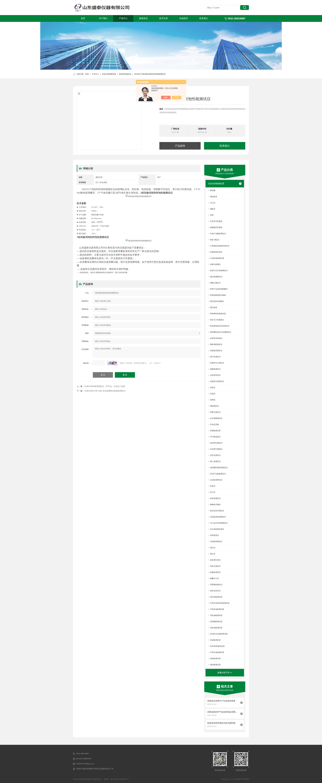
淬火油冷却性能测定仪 (219, 523)
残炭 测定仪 (214, 240)
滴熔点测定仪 (215, 283)
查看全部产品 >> (224, 673)
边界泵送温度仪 (216, 338)
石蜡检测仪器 (215, 431)
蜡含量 (212, 190)
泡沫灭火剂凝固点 (217, 320)
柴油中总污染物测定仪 (219, 270)
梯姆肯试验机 (215, 504)
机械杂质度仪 (215, 572)
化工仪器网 (236, 779)
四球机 (212, 400)
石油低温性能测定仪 (218, 517)
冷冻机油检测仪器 (217, 258)
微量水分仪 (214, 578)
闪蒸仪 (212, 394)
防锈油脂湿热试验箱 (218, 295)
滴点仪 (212, 554)
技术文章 (163, 18)
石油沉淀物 (214, 424)
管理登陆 (245, 779)
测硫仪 (212, 209)
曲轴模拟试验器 (216, 227)
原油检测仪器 (215, 640)
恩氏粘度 (213, 307)
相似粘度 (213, 197)
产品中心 (123, 18)
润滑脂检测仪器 (216, 621)
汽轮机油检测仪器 (217, 609)
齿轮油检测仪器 (216, 628)
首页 (83, 18)
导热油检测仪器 (216, 615)
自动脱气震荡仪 (216, 449)
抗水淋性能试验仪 (217, 529)
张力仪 (212, 492)
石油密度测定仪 (216, 541)
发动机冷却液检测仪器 (219, 634)
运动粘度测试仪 (216, 480)
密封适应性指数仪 (217, 301)
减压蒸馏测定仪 (216, 277)
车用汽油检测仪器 (217, 652)
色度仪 (212, 387)
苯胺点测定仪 (215, 412)
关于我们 (103, 18)
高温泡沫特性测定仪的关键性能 (221, 723)
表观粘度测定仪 (216, 351)
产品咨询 (180, 145)
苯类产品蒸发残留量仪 (219, 289)
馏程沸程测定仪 (216, 344)
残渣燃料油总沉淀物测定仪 (220, 332)
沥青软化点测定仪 (217, 363)
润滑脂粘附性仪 (216, 585)
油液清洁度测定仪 (217, 381)
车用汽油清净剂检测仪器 (219, 603)
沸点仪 (212, 548)
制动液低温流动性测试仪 (219, 326)
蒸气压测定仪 (215, 357)
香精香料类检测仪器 (218, 314)
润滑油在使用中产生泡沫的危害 (221, 701)
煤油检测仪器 (215, 665)
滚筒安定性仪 (215, 591)
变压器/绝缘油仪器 (217, 646)
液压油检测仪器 (216, 597)
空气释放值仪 (215, 437)
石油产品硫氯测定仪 (218, 474)
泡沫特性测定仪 (125, 74)
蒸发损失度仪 (215, 560)
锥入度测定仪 (215, 461)
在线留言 (183, 18)
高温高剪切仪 (215, 375)
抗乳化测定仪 (215, 455)
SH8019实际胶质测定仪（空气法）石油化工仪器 (104, 386)
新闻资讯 (143, 18)
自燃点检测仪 (215, 264)
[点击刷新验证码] (112, 363)
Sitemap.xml (226, 779)
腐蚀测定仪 (214, 406)
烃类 (212, 215)
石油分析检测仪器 (109, 74)
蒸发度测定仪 (215, 498)
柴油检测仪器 (215, 658)
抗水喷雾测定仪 (216, 418)
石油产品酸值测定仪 (218, 234)
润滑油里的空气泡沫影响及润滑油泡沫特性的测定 (223, 712)
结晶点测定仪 (215, 566)
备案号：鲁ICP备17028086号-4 (116, 779)
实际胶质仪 (214, 535)
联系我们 (203, 18)
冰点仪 (212, 203)
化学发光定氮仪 (216, 221)
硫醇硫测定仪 (215, 369)
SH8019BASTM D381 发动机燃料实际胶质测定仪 (105, 391)
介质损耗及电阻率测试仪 (219, 246)
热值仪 (212, 486)
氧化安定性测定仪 (217, 511)
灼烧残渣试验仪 (216, 252)
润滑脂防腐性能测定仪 (219, 468)
